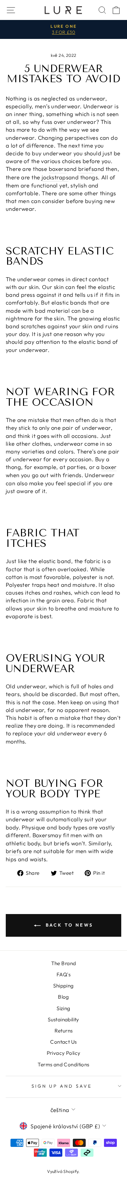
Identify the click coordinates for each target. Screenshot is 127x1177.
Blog (63, 997)
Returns (64, 1030)
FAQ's (63, 974)
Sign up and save (61, 1086)
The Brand (63, 963)
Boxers (41, 835)
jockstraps (55, 177)
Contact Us (63, 1042)
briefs (86, 168)
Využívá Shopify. (63, 1171)
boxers (57, 168)
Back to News (68, 925)
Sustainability (63, 1019)
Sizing (63, 1008)
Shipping (63, 985)
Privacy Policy (64, 1053)
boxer (109, 466)
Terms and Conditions (63, 1064)
